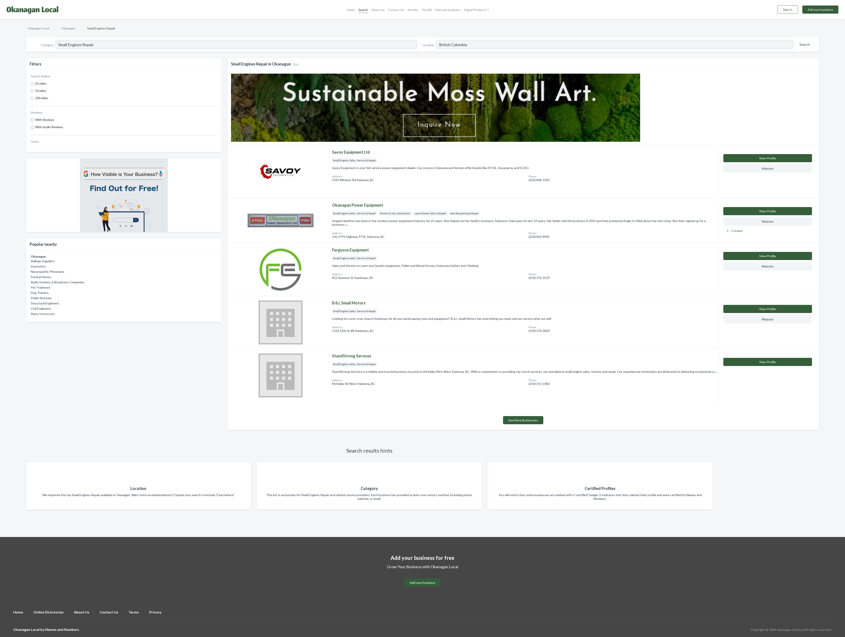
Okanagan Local (38, 28)
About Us (378, 10)
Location (428, 45)
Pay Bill (427, 10)
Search (363, 10)
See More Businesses (523, 420)
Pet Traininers (40, 287)
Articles (413, 10)
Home (351, 10)
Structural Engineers (45, 303)
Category (47, 45)
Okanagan (68, 28)
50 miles (40, 91)
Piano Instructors (43, 314)
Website (767, 168)
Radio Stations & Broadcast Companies (57, 282)
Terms (134, 612)
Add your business (448, 10)
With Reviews (44, 120)
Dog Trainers (40, 293)
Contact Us (396, 10)
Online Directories (48, 612)
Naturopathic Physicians (47, 271)
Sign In (787, 9)
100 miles (41, 98)
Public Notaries (41, 298)
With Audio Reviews (49, 127)
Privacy (155, 612)
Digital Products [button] (475, 10)
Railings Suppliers (43, 261)
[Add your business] (422, 577)
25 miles (40, 83)
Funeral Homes (41, 277)
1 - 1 (734, 231)
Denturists (38, 266)
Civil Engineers (41, 308)
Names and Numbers (62, 629)
